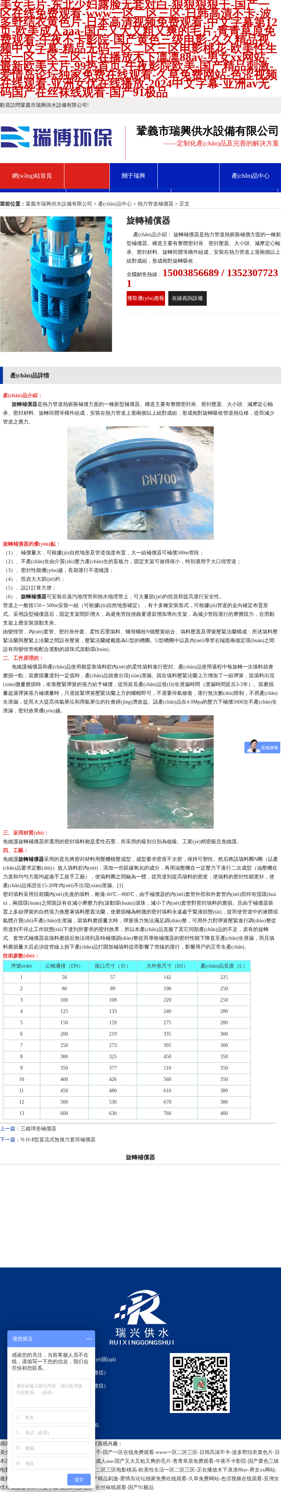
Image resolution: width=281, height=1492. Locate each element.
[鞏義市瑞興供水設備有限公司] (57, 145)
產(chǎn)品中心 (115, 204)
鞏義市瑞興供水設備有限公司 (59, 204)
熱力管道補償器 (155, 204)
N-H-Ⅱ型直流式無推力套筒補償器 (57, 1139)
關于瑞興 (133, 176)
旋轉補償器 (24, 404)
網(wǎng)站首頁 (32, 176)
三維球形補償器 (38, 1128)
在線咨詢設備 (187, 298)
